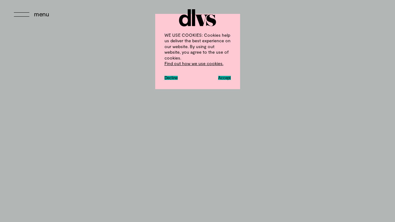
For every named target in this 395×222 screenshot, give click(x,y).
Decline (171, 78)
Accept (224, 78)
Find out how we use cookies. (193, 63)
